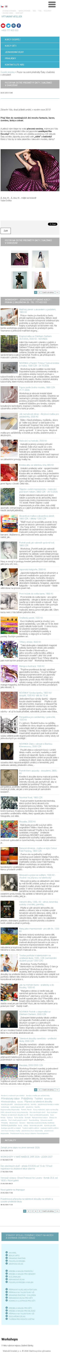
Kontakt (19, 13)
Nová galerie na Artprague (13, 1190)
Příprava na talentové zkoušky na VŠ (14, 1115)
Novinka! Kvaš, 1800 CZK (31, 797)
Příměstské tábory (8, 1102)
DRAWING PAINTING (17, 1258)
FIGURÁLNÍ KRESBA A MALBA (21, 1282)
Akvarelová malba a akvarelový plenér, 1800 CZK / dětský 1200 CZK (36, 517)
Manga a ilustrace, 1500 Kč (31, 666)
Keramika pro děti (36, 1125)
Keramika (48, 1099)
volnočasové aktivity (21, 1104)
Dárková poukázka (9, 1125)
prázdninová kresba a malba (48, 1104)
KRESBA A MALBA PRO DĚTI (20, 1308)
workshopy (5, 1107)
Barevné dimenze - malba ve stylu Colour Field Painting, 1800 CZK (38, 849)
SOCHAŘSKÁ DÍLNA (17, 1316)
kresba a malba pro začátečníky (38, 1096)
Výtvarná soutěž (46, 1120)
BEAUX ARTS (14, 1255)
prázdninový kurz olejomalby (32, 1131)
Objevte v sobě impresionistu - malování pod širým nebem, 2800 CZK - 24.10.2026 (38, 490)
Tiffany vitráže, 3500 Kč (30, 642)
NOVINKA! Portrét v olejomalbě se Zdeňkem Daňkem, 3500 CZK (34, 1013)
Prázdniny (27, 1098)
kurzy (20, 1125)
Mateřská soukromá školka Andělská (40, 1123)
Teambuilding (34, 1120)
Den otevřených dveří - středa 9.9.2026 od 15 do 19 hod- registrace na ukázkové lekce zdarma (27, 1167)
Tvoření (38, 1098)
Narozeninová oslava (40, 1118)
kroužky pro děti (7, 1104)
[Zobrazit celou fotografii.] (20, 259)
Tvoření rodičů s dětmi (30, 1128)
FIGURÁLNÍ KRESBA (17, 1261)
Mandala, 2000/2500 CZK (31, 1065)
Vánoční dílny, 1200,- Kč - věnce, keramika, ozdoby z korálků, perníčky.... (38, 903)
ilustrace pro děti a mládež (11, 1128)
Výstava (10, 1118)
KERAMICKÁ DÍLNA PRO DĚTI (21, 1298)
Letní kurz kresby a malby (10, 1131)
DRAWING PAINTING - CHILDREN (22, 1295)
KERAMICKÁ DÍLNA (17, 1279)
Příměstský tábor (10, 1098)
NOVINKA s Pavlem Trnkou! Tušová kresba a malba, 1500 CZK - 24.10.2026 (39, 364)
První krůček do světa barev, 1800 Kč (36, 594)
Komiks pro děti (50, 1125)
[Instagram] (13, 25)
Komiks (20, 1102)
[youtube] (3, 25)
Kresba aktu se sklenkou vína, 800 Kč (36, 465)
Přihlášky (4, 1123)
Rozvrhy (47, 11)
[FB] (19, 25)
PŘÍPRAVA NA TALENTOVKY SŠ (21, 1314)
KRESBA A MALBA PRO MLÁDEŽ (22, 1311)
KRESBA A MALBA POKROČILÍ (21, 1271)
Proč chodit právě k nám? (17, 1120)
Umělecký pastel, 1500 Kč (31, 618)
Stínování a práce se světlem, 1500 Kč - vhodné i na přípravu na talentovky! (37, 876)
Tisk (40, 11)
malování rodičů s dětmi (49, 1128)
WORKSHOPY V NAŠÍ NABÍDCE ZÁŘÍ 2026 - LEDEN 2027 (27, 1157)
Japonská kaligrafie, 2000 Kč (32, 569)
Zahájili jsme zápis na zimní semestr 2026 (20, 1147)
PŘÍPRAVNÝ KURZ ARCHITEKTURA (23, 1290)
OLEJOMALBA (15, 1277)
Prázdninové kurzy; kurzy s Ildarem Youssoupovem (29, 1133)
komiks (33, 1104)
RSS (34, 11)
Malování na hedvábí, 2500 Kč (33, 441)
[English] (6, 6)
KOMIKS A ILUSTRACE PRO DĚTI (22, 1301)
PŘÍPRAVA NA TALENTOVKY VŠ (21, 1292)
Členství (22, 1123)
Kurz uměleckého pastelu (39, 1115)
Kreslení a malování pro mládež (13, 1096)
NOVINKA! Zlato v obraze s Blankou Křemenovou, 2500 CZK (35, 745)
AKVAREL (13, 1253)
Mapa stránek (24, 11)
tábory (26, 1125)
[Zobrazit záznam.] (9, 317)
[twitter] (8, 25)
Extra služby (18, 1118)
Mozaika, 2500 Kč (27, 821)
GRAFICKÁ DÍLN (15, 1264)
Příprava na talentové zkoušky (38, 1101)
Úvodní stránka (9, 11)
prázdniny (29, 1107)
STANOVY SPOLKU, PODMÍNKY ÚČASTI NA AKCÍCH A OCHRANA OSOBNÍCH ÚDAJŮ (29, 1236)
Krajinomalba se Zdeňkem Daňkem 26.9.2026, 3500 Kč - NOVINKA (35, 337)
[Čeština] (2, 6)
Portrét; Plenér (26, 1110)
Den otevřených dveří (37, 1112)
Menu (52, 4)
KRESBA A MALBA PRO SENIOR (22, 1274)
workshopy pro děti (17, 1107)
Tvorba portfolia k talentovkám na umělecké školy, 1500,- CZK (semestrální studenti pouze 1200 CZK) (38, 958)
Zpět (6, 231)
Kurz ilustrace (52, 1112)
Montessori (13, 1123)
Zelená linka (7, 13)
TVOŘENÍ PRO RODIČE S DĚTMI (21, 1319)
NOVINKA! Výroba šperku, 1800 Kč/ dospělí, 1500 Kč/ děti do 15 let (35, 694)
